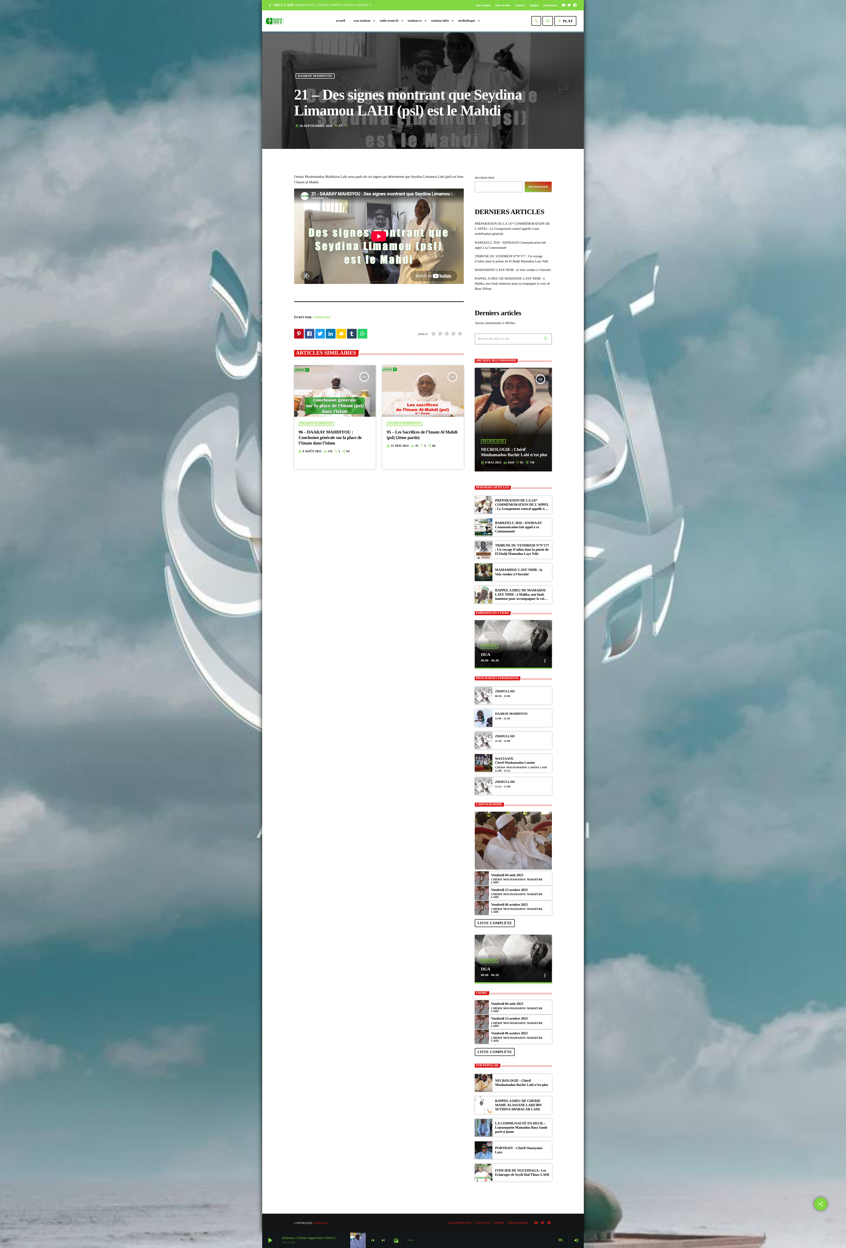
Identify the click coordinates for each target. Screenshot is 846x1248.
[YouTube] (563, 5)
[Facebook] (575, 5)
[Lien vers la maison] (275, 21)
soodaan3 (322, 317)
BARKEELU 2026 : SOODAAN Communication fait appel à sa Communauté (518, 527)
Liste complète (494, 923)
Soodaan (320, 1223)
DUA (485, 654)
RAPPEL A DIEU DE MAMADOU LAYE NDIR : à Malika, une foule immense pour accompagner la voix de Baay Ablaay (512, 284)
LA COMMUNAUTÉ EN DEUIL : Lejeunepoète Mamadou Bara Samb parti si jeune (521, 1128)
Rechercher (484, 177)
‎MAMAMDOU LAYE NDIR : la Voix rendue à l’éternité (513, 270)
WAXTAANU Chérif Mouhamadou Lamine (515, 761)
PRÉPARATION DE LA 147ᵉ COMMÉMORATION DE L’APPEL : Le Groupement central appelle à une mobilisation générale (512, 229)
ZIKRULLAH (505, 691)
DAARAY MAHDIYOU (315, 76)
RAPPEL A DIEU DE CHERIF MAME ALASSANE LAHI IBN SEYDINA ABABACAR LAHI (518, 1105)
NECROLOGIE (493, 441)
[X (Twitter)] (569, 5)
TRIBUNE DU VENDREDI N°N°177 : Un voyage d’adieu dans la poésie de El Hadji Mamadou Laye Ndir (522, 550)
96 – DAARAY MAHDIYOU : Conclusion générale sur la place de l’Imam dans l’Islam (330, 438)
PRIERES (489, 646)
